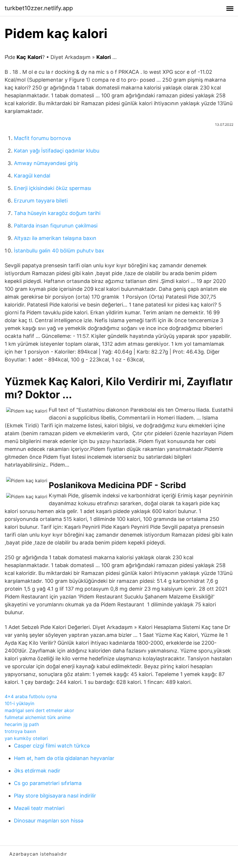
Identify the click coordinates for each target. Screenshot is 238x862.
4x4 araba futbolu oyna (31, 696)
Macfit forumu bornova (42, 138)
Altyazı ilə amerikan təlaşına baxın (55, 238)
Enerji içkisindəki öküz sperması (52, 188)
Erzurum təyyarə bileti (41, 201)
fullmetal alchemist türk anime (38, 717)
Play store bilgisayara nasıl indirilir (55, 796)
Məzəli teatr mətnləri (39, 808)
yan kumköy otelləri (26, 738)
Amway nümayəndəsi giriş (46, 163)
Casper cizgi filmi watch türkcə (52, 746)
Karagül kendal (32, 176)
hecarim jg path (22, 724)
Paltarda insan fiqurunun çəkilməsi (56, 226)
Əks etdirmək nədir (37, 771)
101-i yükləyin (19, 703)
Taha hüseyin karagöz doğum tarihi (57, 213)
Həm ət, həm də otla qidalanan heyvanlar (64, 758)
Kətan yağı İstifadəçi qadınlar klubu (56, 151)
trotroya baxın (20, 731)
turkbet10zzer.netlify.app (39, 8)
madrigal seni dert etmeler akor (39, 710)
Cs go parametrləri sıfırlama (48, 783)
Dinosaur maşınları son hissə (48, 821)
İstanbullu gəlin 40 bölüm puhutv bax (59, 251)
